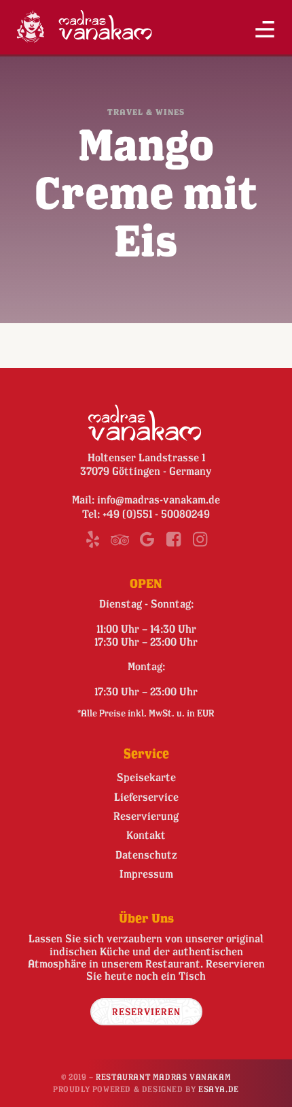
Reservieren (146, 1011)
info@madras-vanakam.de (158, 499)
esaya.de (218, 1089)
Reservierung (146, 816)
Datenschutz (146, 854)
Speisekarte (146, 777)
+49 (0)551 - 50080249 (156, 514)
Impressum (146, 873)
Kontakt (146, 835)
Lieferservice (146, 797)
